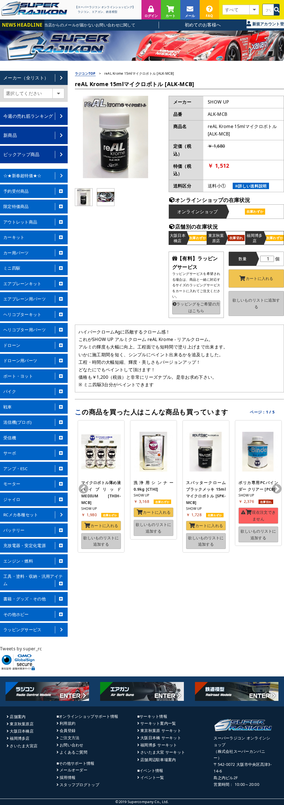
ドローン (11, 345)
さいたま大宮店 (23, 745)
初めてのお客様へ (203, 25)
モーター (11, 483)
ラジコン (83, 12)
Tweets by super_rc (21, 649)
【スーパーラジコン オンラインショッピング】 (105, 7)
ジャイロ (11, 499)
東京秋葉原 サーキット (160, 730)
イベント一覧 (152, 777)
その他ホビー (16, 614)
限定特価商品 (16, 206)
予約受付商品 (16, 191)
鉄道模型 (111, 12)
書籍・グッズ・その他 (24, 598)
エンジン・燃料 (18, 561)
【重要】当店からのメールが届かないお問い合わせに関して (73, 24)
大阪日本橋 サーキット (160, 737)
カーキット (14, 237)
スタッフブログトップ (79, 784)
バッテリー (14, 530)
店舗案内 (18, 716)
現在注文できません (264, 515)
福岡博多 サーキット (158, 745)
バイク (9, 391)
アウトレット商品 (20, 222)
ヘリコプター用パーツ (24, 329)
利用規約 (67, 723)
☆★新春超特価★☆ (22, 175)
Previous (83, 489)
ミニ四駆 (11, 268)
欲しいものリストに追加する (256, 303)
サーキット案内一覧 (158, 723)
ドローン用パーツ (20, 360)
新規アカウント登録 (267, 24)
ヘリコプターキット (22, 314)
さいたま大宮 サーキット (162, 752)
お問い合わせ (71, 745)
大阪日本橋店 (22, 731)
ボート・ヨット (18, 376)
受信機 (9, 437)
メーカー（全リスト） (26, 78)
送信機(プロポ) (17, 422)
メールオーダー (73, 770)
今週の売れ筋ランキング (28, 116)
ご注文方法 (69, 737)
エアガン (97, 12)
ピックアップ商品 (21, 154)
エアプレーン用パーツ (24, 299)
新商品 (10, 135)
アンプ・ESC (15, 468)
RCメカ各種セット (20, 514)
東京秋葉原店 (22, 723)
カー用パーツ (16, 252)
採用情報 (67, 777)
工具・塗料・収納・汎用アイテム (33, 579)
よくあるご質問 (73, 752)
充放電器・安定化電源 (24, 545)
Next (276, 489)
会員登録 (67, 730)
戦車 (7, 407)
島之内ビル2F (226, 777)
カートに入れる (259, 278)
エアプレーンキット (22, 283)
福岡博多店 (19, 738)
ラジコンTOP (85, 73)
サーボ (9, 453)
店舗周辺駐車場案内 (158, 759)
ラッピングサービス (22, 629)
